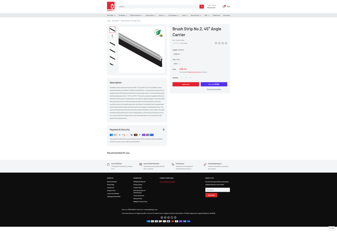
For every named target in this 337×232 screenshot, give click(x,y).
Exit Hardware (172, 15)
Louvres (161, 15)
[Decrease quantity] (181, 78)
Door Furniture (195, 15)
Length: (178, 50)
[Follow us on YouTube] (172, 217)
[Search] (201, 7)
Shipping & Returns (139, 181)
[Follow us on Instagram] (168, 217)
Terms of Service (138, 195)
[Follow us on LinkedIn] (175, 217)
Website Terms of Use (140, 201)
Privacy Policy (137, 184)
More (206, 15)
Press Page (110, 184)
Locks (184, 15)
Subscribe (211, 195)
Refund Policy (137, 198)
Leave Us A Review (113, 193)
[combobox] (158, 7)
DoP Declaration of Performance (139, 191)
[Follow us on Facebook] (162, 217)
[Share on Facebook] (216, 43)
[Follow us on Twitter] (165, 217)
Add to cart (185, 84)
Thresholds (121, 15)
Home (108, 21)
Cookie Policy (137, 187)
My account (211, 8)
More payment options (214, 89)
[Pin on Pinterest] (219, 43)
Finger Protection (135, 15)
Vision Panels (149, 15)
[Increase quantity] (191, 78)
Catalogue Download (113, 196)
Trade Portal (216, 15)
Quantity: (175, 77)
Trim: (176, 59)
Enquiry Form (111, 190)
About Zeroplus (112, 181)
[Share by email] (226, 43)
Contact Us (110, 187)
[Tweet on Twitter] (222, 43)
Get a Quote (226, 15)
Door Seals (110, 15)
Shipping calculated (194, 72)
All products (115, 21)
